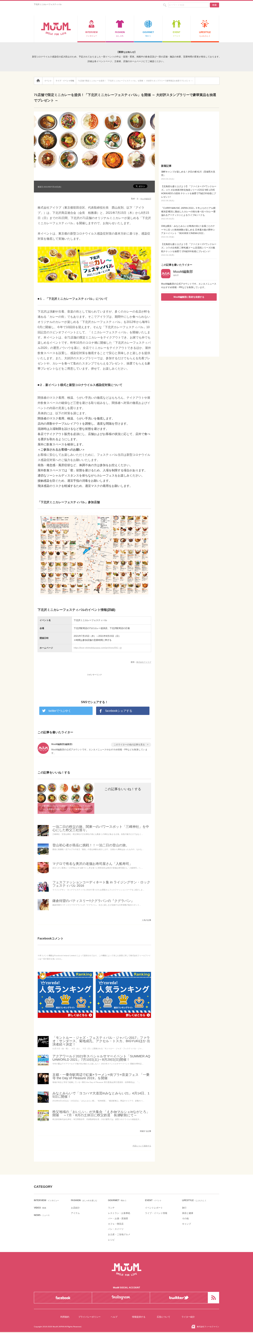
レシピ (111, 1240)
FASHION (120, 34)
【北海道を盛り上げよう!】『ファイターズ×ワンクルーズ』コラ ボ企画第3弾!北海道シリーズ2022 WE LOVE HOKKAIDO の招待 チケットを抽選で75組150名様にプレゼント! (188, 193)
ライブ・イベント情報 (156, 1213)
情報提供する (138, 1317)
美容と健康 (187, 1213)
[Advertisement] (94, 682)
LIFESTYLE (205, 34)
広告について (163, 1317)
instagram (121, 1297)
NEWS (42, 1215)
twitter (179, 1297)
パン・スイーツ (116, 1229)
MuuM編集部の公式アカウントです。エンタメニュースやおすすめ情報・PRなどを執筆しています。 (188, 286)
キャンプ (186, 1224)
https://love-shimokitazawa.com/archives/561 (98, 648)
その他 (185, 1218)
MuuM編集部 (145, 199)
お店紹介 (75, 1207)
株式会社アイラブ (143, 662)
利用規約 (64, 1317)
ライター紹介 (188, 1317)
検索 (214, 5)
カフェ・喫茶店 (116, 1224)
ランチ (111, 1207)
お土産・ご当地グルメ (119, 1234)
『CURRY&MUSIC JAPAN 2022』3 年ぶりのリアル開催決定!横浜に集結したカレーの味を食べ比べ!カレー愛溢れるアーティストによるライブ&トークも (188, 213)
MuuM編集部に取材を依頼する (189, 297)
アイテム (75, 1213)
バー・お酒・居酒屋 (118, 1218)
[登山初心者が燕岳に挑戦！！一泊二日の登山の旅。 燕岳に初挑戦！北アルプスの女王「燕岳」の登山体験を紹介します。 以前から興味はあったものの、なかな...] (43, 854)
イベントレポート (154, 1207)
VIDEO (40, 1207)
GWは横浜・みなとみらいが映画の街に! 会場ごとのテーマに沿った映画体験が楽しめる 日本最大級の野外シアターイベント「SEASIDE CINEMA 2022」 (188, 231)
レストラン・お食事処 (119, 1213)
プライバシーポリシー (89, 1317)
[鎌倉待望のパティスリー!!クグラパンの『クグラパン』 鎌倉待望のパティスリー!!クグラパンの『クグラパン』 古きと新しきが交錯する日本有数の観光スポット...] (43, 910)
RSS (213, 1297)
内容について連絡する (142, 1146)
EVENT (176, 34)
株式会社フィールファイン (208, 1327)
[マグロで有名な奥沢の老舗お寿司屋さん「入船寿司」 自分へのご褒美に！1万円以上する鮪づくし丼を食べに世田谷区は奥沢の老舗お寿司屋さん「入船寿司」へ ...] (43, 873)
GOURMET (148, 34)
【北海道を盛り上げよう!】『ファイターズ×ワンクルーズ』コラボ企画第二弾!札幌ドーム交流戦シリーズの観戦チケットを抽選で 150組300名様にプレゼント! (188, 249)
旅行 (184, 1207)
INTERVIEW (91, 34)
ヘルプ (114, 1317)
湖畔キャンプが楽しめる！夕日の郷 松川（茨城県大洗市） (188, 175)
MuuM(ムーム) (56, 29)
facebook (63, 1297)
